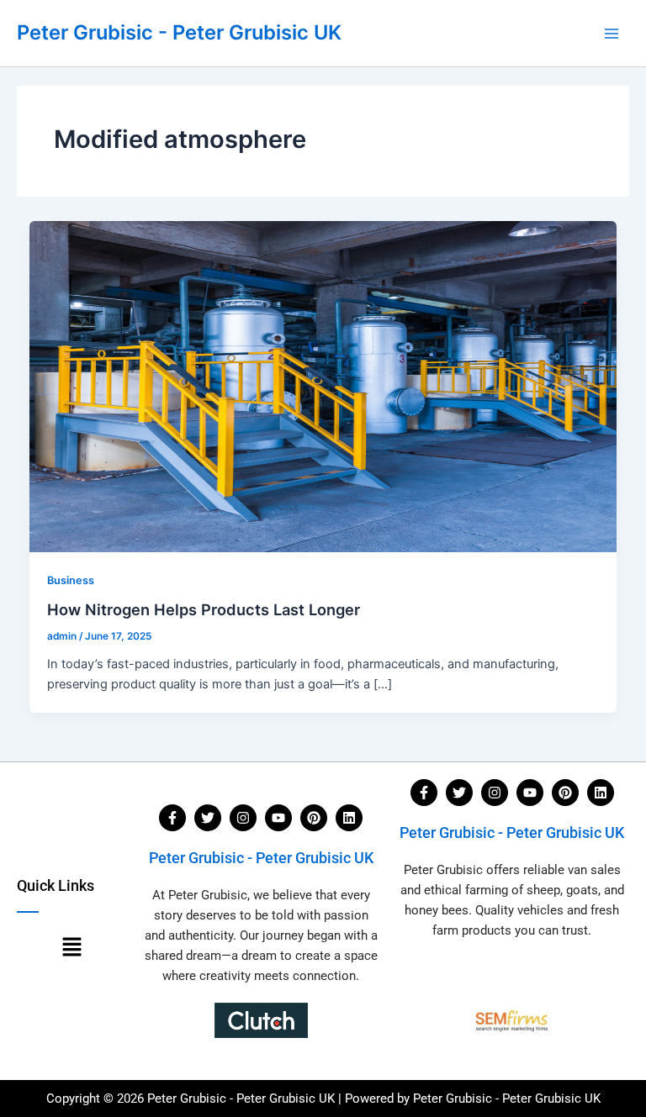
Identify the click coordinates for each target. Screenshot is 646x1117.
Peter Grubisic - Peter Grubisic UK (179, 32)
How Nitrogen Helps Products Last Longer (203, 609)
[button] (71, 948)
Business (70, 580)
